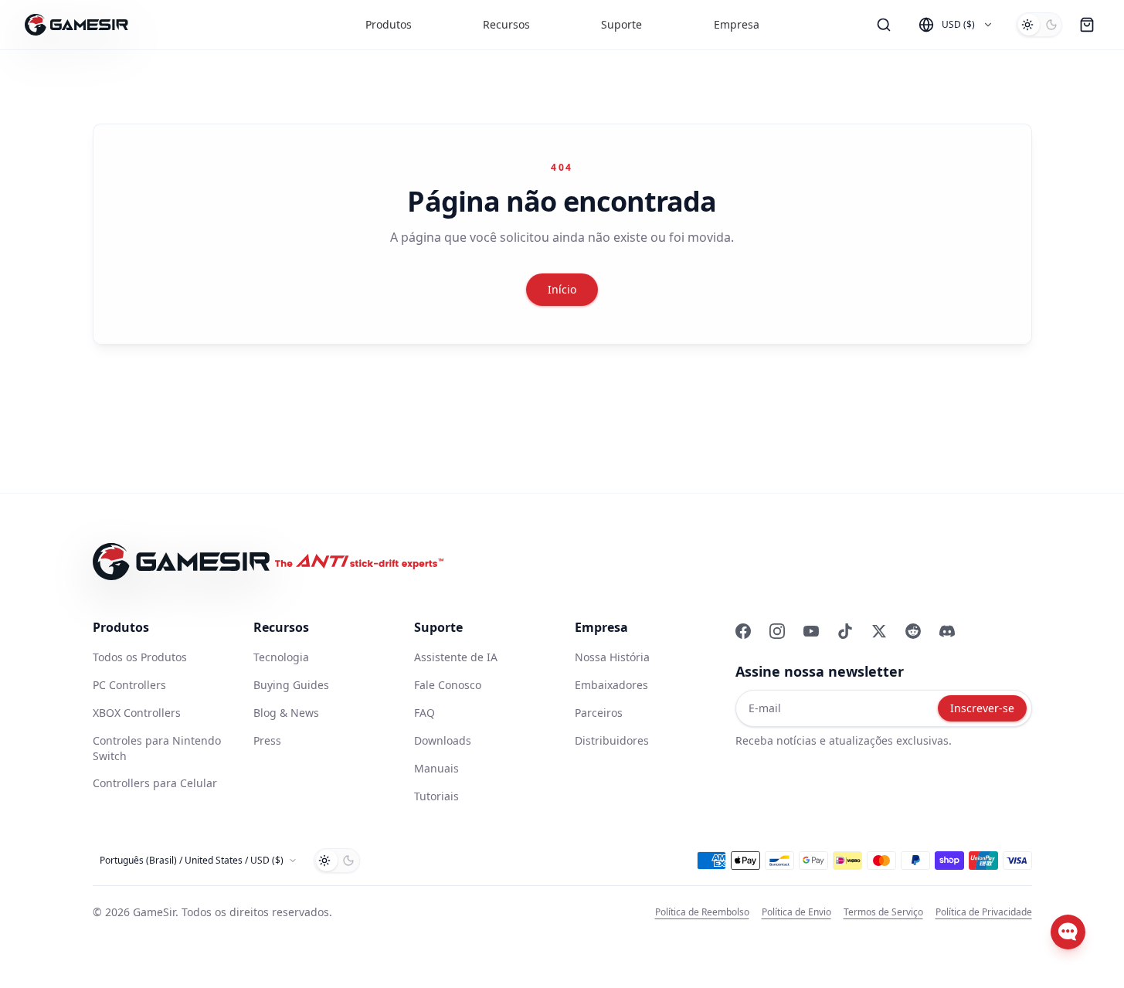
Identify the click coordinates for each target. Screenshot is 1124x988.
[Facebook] (743, 631)
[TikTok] (845, 631)
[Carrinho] (1087, 24)
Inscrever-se (982, 708)
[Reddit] (913, 631)
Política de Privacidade (984, 912)
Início (562, 289)
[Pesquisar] (883, 24)
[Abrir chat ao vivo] (1068, 932)
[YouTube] (811, 631)
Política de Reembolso (702, 912)
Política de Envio (796, 912)
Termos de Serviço (883, 912)
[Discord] (947, 631)
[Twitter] (879, 631)
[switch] (1039, 24)
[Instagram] (777, 631)
